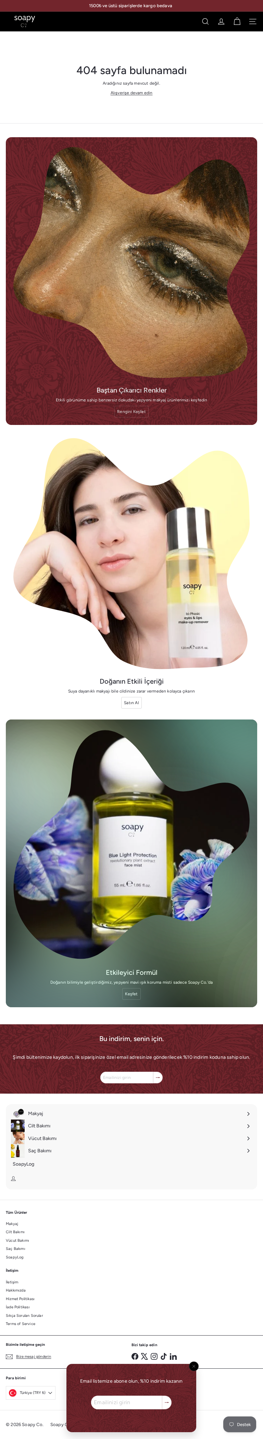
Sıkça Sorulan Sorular (24, 1315)
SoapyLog (14, 1257)
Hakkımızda (16, 1290)
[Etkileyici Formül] (131, 845)
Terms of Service (20, 1324)
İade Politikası (18, 1307)
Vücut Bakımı (17, 1240)
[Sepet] (237, 21)
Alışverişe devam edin (132, 92)
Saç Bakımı (15, 1248)
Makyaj (12, 1224)
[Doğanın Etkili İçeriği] (131, 553)
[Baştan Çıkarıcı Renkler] (131, 262)
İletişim (12, 1282)
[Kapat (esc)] (194, 1366)
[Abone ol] (167, 1402)
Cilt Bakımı (15, 1232)
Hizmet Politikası (20, 1299)
